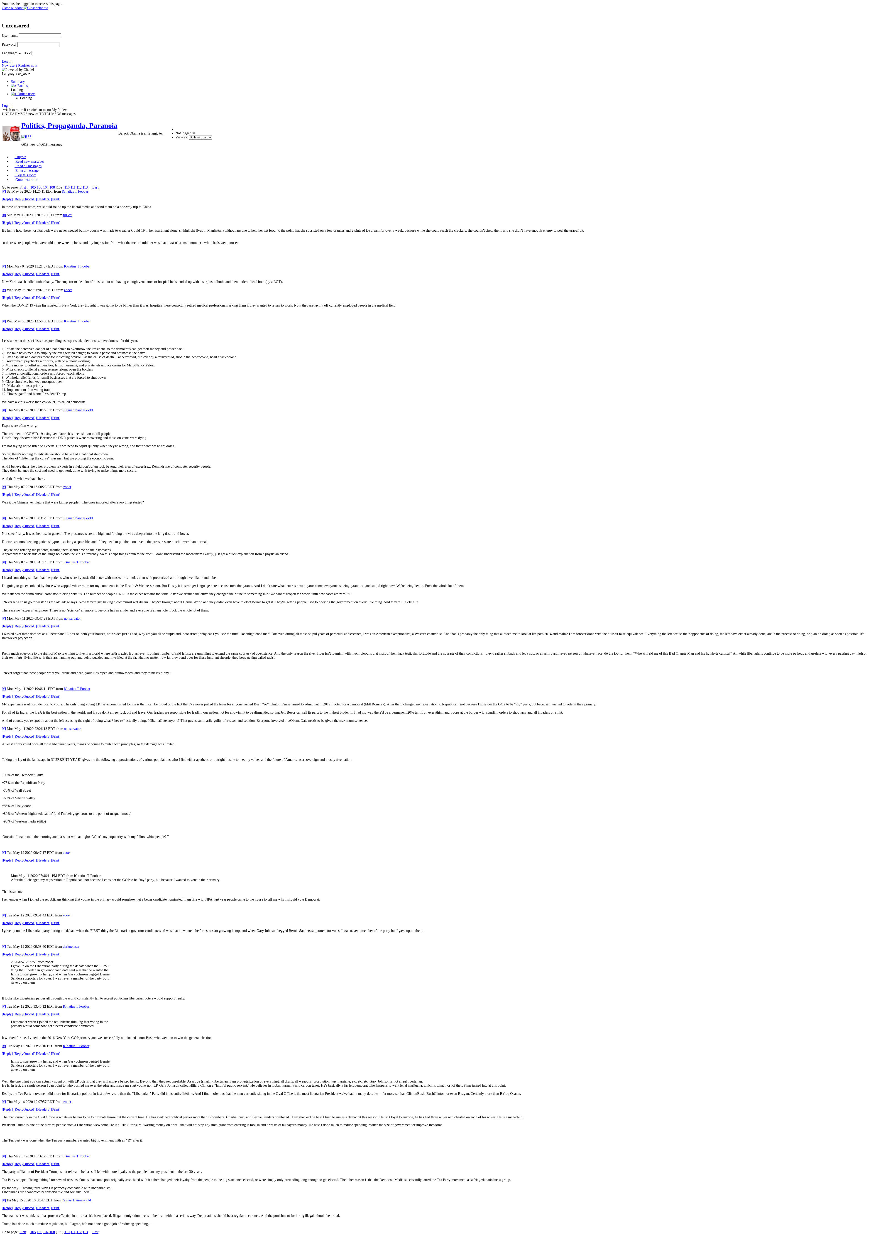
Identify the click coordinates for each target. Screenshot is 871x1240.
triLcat (67, 215)
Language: (9, 53)
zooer (68, 290)
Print (55, 199)
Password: (9, 44)
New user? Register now (19, 65)
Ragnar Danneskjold (78, 410)
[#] (4, 191)
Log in (6, 61)
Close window (13, 8)
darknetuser (71, 946)
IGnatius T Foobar (75, 191)
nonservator (72, 618)
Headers (43, 199)
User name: (10, 35)
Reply (7, 199)
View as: (181, 137)
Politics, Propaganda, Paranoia (69, 125)
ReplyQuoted (24, 199)
